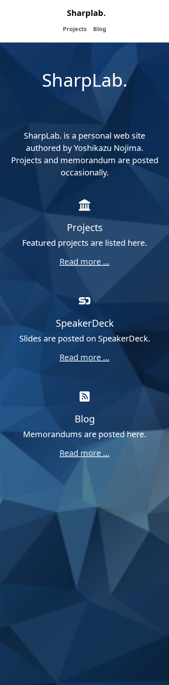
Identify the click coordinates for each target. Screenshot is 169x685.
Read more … (84, 261)
